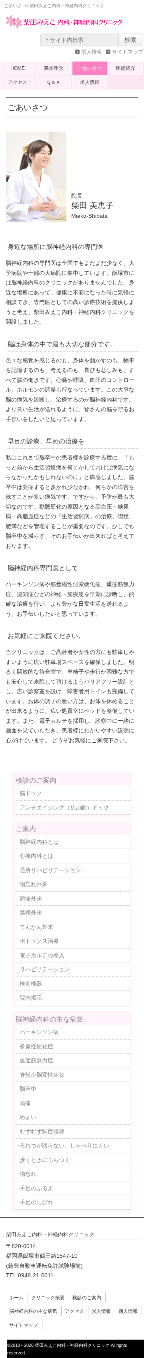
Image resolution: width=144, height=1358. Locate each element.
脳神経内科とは (39, 842)
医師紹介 (125, 68)
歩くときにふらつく (45, 1160)
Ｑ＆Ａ (53, 82)
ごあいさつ (90, 68)
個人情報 (91, 52)
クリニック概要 (48, 1297)
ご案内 (26, 829)
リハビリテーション (45, 969)
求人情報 (89, 82)
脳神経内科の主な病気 (50, 1019)
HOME (17, 68)
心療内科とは (36, 856)
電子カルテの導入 (42, 955)
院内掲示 (31, 997)
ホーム (16, 1297)
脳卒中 (28, 1089)
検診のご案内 (36, 780)
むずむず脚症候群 (42, 1131)
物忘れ (28, 1174)
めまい (28, 1117)
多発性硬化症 (36, 1046)
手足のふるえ (36, 1188)
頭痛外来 (31, 898)
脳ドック (31, 793)
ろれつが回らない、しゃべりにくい (64, 1145)
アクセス (17, 82)
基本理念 (53, 68)
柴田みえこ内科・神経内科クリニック (64, 30)
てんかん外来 (36, 927)
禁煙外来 (31, 912)
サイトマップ (127, 52)
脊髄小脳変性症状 (42, 1075)
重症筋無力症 (36, 1060)
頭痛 (25, 1103)
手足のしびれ (36, 1202)
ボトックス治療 (39, 941)
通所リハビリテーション (50, 870)
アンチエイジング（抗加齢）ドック (64, 807)
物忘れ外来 (34, 884)
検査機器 (31, 983)
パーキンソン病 (39, 1032)
